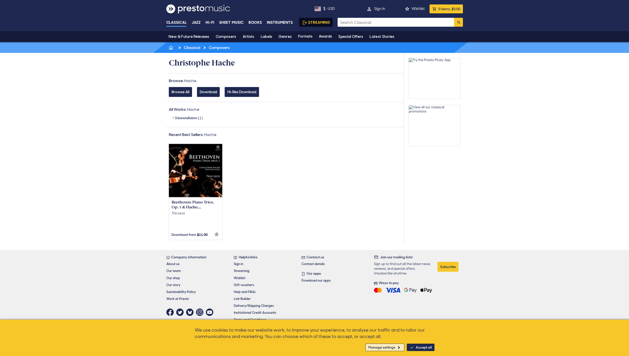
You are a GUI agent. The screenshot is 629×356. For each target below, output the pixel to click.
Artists (248, 36)
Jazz (196, 22)
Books (255, 22)
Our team (173, 271)
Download (208, 91)
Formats (305, 36)
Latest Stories (381, 36)
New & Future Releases (189, 36)
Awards (325, 36)
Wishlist (418, 8)
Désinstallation (189, 118)
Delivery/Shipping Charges (254, 306)
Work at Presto (177, 299)
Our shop (173, 278)
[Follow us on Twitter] (181, 312)
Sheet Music (231, 22)
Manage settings (381, 347)
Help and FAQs (245, 292)
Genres (285, 36)
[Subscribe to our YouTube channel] (211, 312)
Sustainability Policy (181, 292)
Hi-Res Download (241, 91)
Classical (176, 22)
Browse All (180, 91)
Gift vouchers (244, 285)
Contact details (313, 264)
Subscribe (448, 267)
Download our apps (316, 280)
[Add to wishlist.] (217, 234)
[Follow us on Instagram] (201, 312)
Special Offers (350, 36)
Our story (173, 285)
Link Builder (242, 299)
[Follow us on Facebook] (171, 312)
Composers (226, 36)
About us (172, 264)
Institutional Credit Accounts (255, 313)
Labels (266, 36)
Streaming (319, 22)
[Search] (458, 22)
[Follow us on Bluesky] (191, 312)
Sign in (379, 8)
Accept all (424, 347)
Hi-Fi (210, 22)
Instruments (280, 22)
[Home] (171, 47)
